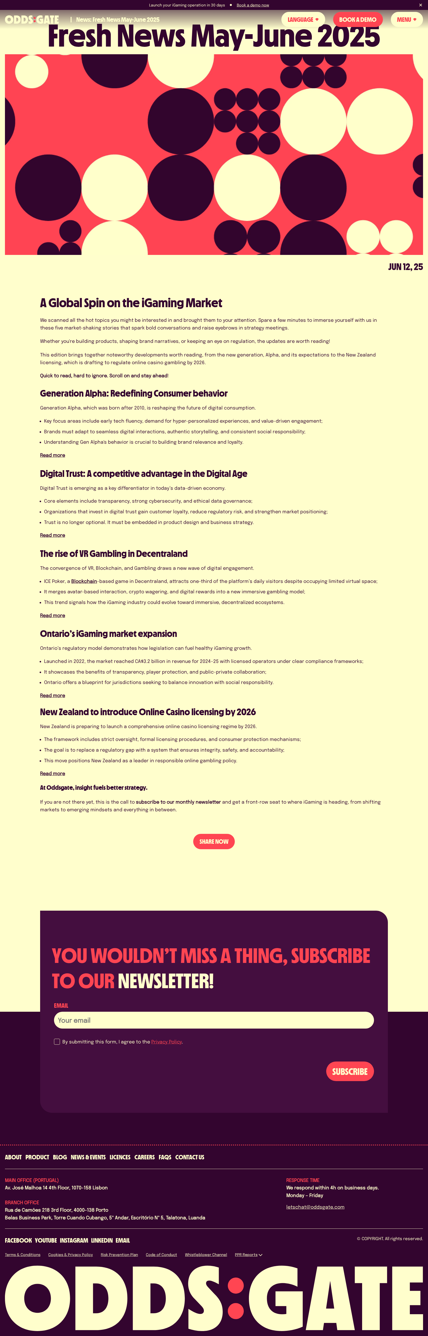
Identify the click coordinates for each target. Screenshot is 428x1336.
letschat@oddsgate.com (315, 1207)
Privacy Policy (166, 1041)
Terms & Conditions (22, 1254)
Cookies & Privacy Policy (70, 1254)
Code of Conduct (161, 1254)
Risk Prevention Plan (119, 1254)
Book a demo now (253, 4)
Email (61, 1005)
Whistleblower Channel (206, 1254)
